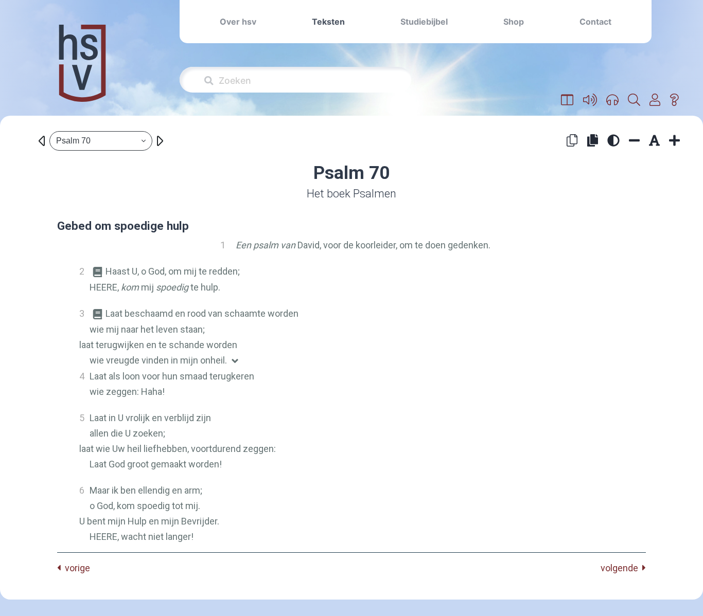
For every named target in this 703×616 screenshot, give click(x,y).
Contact (595, 21)
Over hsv (238, 21)
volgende (621, 568)
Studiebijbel (424, 21)
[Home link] (82, 70)
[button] (567, 100)
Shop (513, 21)
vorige (75, 568)
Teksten (328, 21)
